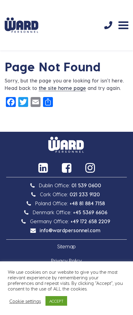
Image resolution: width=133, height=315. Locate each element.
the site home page (62, 88)
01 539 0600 (86, 185)
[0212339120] (108, 25)
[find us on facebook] (66, 167)
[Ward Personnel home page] (21, 25)
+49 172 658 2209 (90, 221)
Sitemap (66, 246)
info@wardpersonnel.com (70, 230)
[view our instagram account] (90, 167)
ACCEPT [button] (56, 301)
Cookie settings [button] (25, 301)
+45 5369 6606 (90, 212)
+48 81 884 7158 (87, 203)
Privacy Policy (66, 261)
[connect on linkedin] (43, 167)
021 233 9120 (85, 194)
